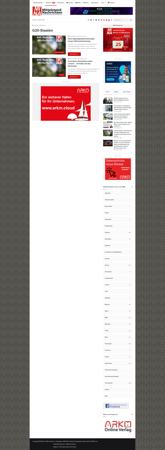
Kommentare (126, 91)
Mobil (79, 2)
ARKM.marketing (65, 81)
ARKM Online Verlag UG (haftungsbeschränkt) (74, 441)
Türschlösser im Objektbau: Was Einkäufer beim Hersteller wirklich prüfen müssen (122, 107)
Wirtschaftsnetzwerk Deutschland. (67, 447)
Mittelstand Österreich (59, 444)
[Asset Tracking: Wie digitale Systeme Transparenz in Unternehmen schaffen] (108, 116)
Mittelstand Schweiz (71, 444)
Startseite (35, 25)
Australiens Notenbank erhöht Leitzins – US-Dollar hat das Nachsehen (80, 63)
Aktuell (107, 91)
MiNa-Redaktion (73, 36)
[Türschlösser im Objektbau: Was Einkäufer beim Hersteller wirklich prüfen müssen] (108, 108)
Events (51, 2)
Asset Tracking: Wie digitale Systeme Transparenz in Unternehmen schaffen (122, 115)
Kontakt (111, 2)
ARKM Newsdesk (73, 58)
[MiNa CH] (104, 20)
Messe (86, 2)
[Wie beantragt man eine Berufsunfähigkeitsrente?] (108, 100)
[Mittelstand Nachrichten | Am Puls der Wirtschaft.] (47, 12)
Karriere (70, 2)
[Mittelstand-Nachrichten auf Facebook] (116, 408)
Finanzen (61, 2)
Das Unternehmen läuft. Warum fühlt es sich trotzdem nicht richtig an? (123, 124)
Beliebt (116, 91)
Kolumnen (95, 2)
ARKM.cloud (94, 441)
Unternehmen (39, 2)
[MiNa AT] (106, 20)
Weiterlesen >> (74, 54)
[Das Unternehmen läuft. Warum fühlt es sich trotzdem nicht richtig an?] (108, 124)
